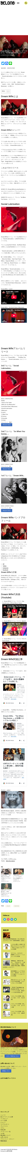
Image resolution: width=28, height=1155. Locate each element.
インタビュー (4, 1118)
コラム (2, 1128)
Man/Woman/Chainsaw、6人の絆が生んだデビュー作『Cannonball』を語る (14, 939)
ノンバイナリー (9, 149)
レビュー (3, 1122)
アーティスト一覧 (5, 1131)
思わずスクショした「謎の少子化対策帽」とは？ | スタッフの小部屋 (18, 981)
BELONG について (5, 1135)
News (11, 55)
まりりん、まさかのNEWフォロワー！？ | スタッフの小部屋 (18, 954)
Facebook (5, 570)
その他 (2, 1133)
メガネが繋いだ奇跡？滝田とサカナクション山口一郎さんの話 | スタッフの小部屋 (18, 947)
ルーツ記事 (4, 1120)
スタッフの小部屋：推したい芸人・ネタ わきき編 (18, 997)
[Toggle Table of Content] (7, 91)
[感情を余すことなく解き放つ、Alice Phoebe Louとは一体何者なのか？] (6, 886)
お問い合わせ (4, 1137)
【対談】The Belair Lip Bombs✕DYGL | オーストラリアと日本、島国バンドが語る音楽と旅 (18, 990)
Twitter (5, 566)
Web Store (4, 1141)
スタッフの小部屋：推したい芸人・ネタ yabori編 (18, 1013)
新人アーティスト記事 (7, 1117)
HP (3, 564)
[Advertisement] (14, 20)
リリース (16, 906)
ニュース (3, 1115)
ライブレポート (5, 1124)
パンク (8, 906)
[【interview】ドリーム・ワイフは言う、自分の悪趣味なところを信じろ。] (18, 871)
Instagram (5, 568)
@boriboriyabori (10, 861)
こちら (14, 859)
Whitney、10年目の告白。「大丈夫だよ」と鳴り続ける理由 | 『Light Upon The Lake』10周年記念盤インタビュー (14, 964)
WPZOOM (9, 1151)
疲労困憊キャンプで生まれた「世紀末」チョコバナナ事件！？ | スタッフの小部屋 (18, 973)
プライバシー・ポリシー (7, 1139)
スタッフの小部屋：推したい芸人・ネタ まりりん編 (18, 1005)
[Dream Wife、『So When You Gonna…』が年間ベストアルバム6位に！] (6, 871)
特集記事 (3, 1129)
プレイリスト (4, 1126)
